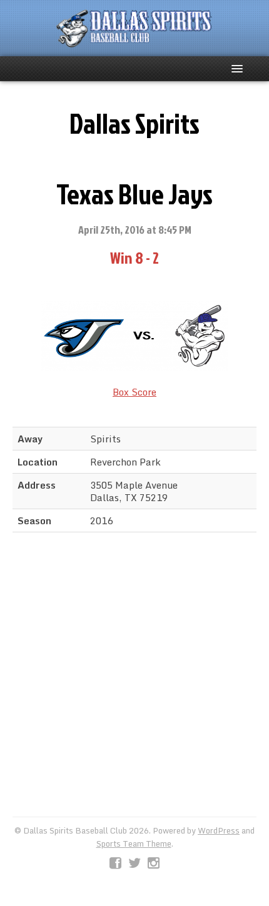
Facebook (115, 863)
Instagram (154, 863)
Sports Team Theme (133, 843)
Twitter (134, 863)
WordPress (219, 830)
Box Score (134, 391)
